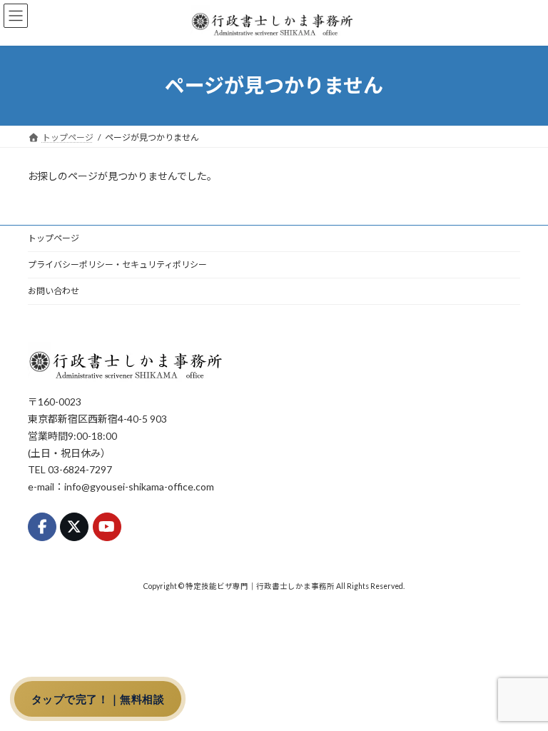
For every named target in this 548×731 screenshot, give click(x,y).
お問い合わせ (53, 291)
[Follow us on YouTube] (107, 526)
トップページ (53, 238)
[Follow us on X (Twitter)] (74, 526)
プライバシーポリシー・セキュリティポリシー (117, 264)
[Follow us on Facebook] (42, 526)
